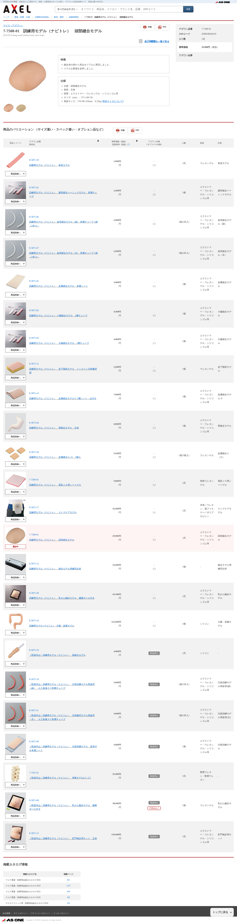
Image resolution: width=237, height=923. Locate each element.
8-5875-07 (34, 248)
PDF (164, 27)
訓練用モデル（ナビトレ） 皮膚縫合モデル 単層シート (58, 286)
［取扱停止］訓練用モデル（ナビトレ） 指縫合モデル (57, 655)
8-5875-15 (34, 364)
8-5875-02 (34, 310)
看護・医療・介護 (22, 17)
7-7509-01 (34, 480)
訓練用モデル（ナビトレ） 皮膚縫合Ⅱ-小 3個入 (55, 457)
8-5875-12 (34, 564)
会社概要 (6, 913)
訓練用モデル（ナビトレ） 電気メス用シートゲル (55, 485)
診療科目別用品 (42, 17)
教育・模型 (59, 17)
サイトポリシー (20, 913)
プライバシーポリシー (40, 913)
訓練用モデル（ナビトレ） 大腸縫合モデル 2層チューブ (59, 343)
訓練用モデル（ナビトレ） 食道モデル (49, 165)
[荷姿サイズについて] (113, 101)
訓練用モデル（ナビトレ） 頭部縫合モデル (51, 539)
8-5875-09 (34, 741)
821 (68, 880)
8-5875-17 (34, 507)
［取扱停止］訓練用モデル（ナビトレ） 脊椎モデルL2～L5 (60, 778)
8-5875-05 (34, 281)
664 (68, 891)
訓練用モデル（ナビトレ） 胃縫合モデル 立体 (54, 428)
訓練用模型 (74, 17)
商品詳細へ (15, 174)
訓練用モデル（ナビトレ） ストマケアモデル (53, 512)
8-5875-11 (34, 710)
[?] (129, 144)
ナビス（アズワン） (13, 25)
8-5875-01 (34, 187)
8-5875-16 (34, 620)
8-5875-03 (34, 338)
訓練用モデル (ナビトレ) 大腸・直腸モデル (51, 626)
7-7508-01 (34, 534)
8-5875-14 (34, 393)
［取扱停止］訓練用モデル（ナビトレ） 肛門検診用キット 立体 (63, 838)
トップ (6, 17)
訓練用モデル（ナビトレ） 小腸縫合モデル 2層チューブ (58, 315)
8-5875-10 (34, 679)
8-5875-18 (34, 160)
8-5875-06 (34, 217)
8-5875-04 (34, 423)
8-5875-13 (34, 833)
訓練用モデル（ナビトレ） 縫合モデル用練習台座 (55, 569)
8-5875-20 (34, 452)
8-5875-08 (34, 800)
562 (68, 897)
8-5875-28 (34, 593)
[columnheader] (64, 143)
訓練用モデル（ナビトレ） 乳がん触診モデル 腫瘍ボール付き (62, 598)
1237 (68, 886)
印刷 (150, 27)
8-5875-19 (34, 650)
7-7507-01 (34, 773)
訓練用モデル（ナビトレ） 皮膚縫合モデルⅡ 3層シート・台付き (62, 398)
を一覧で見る (156, 41)
